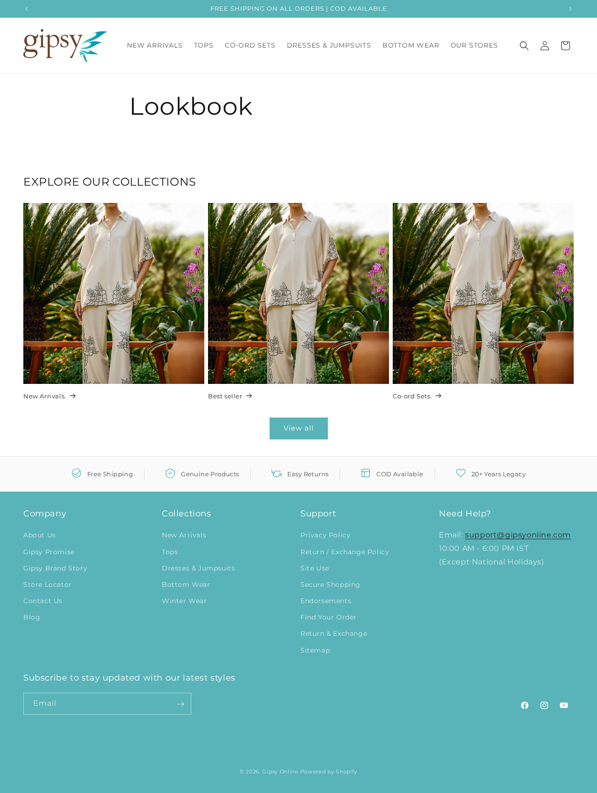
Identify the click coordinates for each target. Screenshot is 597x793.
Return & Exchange (333, 634)
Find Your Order (328, 617)
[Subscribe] (180, 704)
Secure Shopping (330, 584)
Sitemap (315, 650)
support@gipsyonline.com (518, 535)
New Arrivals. (44, 396)
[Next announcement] (570, 9)
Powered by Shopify (329, 771)
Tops (170, 552)
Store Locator (47, 584)
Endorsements (325, 601)
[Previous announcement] (26, 9)
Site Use (314, 568)
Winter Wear (184, 601)
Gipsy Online (280, 771)
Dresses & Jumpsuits (198, 568)
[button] (524, 45)
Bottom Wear (186, 584)
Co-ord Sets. (412, 396)
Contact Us (42, 601)
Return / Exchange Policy (344, 552)
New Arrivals (184, 535)
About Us (39, 535)
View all (299, 428)
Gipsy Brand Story (55, 568)
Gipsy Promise (49, 552)
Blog (31, 617)
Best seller (225, 396)
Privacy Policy (325, 535)
